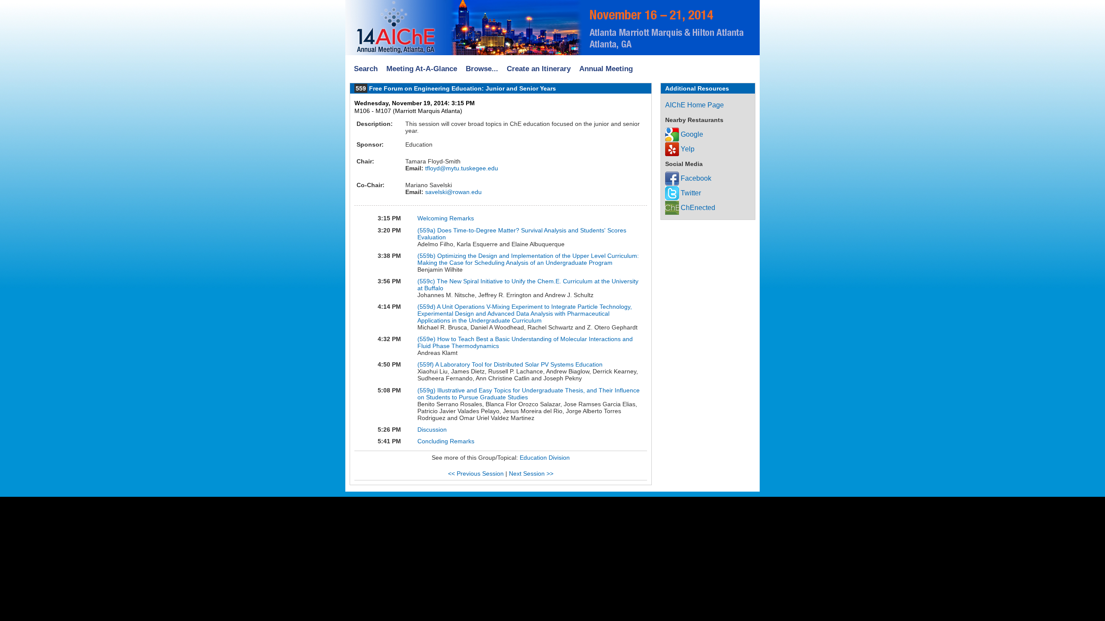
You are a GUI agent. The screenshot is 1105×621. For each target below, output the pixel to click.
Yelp (687, 149)
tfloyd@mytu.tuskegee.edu (460, 168)
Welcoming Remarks (445, 218)
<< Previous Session (476, 473)
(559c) (427, 281)
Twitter (690, 193)
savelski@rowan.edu (452, 191)
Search (366, 69)
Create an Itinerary (539, 69)
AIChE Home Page (694, 105)
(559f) (426, 364)
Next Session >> (531, 473)
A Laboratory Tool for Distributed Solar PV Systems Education (519, 364)
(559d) (427, 306)
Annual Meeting (606, 69)
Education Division (545, 457)
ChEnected (697, 207)
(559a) (427, 230)
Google (691, 134)
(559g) (427, 390)
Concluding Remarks (445, 441)
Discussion (432, 429)
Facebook (695, 178)
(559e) (427, 339)
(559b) (427, 255)
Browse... (482, 69)
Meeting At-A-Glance (421, 69)
